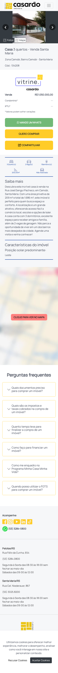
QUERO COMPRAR (29, 133)
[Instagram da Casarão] (10, 521)
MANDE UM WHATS (30, 122)
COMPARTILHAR (30, 145)
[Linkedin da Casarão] (24, 521)
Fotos (10, 40)
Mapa (22, 40)
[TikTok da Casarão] (30, 521)
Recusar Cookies (17, 660)
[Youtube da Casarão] (17, 521)
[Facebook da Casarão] (5, 521)
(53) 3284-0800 (17, 528)
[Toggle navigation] (49, 5)
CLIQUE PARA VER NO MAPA (29, 317)
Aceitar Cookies (41, 660)
